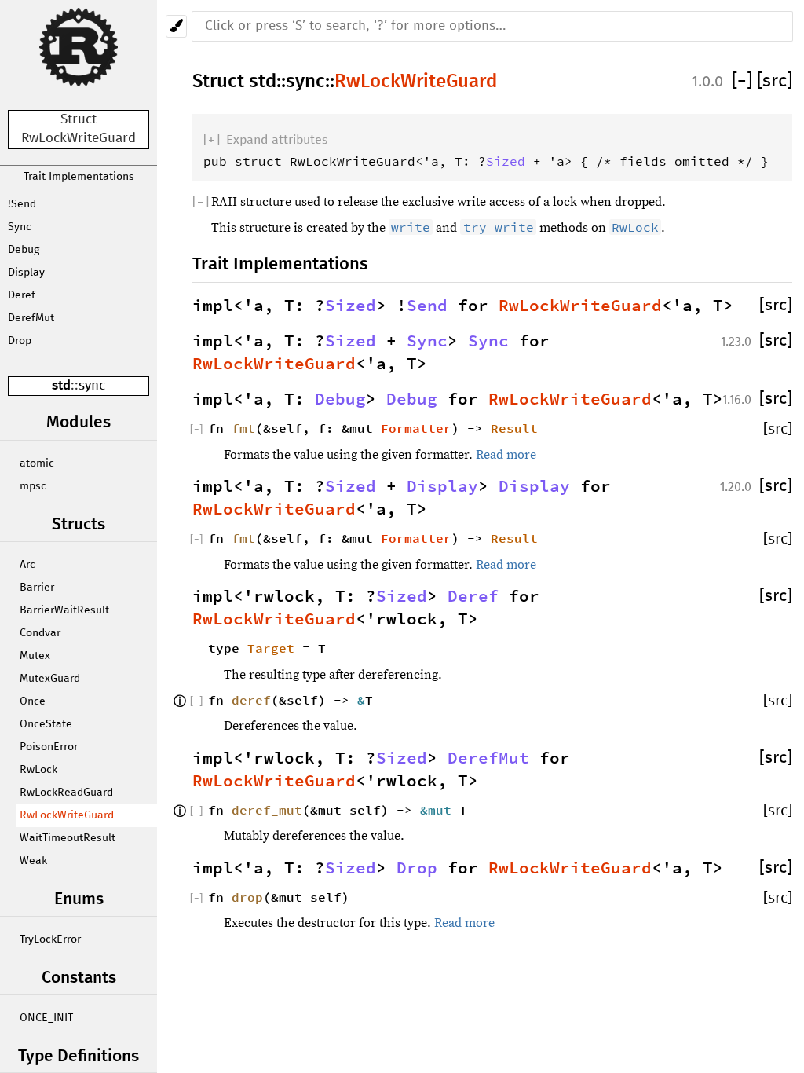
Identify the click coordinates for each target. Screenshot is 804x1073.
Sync (19, 227)
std (61, 386)
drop (247, 897)
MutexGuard (50, 678)
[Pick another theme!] (176, 26)
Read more (506, 455)
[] (744, 81)
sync (92, 386)
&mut (439, 810)
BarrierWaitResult (64, 610)
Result (514, 428)
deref (251, 700)
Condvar (40, 633)
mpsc (33, 486)
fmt (243, 428)
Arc (27, 564)
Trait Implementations (79, 176)
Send (427, 305)
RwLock (38, 769)
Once (33, 701)
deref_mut (267, 810)
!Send (22, 204)
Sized (505, 161)
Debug (23, 249)
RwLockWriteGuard (67, 815)
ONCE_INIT (46, 1018)
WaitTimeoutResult (67, 838)
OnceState (46, 724)
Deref (21, 295)
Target (270, 648)
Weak (33, 860)
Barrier (37, 587)
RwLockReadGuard (66, 792)
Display (26, 272)
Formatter (416, 428)
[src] (774, 81)
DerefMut (31, 318)
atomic (37, 463)
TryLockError (50, 939)
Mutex (35, 655)
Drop (19, 340)
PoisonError (49, 747)
